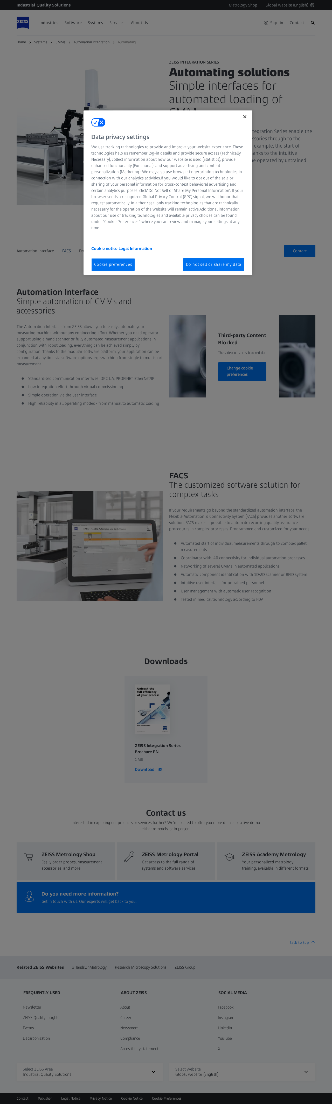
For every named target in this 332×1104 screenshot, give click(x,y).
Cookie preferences (113, 264)
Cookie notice (105, 248)
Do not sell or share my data (213, 264)
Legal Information (135, 248)
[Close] (245, 116)
